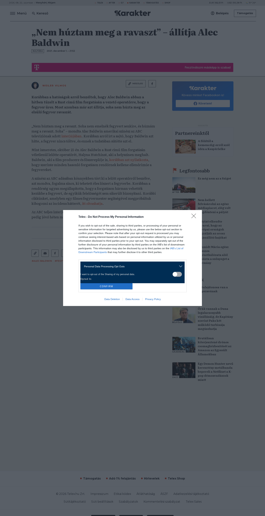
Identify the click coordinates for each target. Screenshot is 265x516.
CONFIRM (106, 286)
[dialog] (132, 258)
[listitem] (131, 266)
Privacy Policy (153, 299)
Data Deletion (112, 299)
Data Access (132, 299)
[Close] (194, 217)
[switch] (177, 274)
